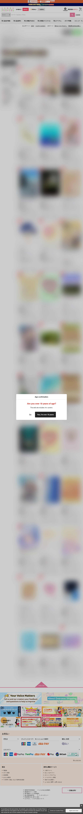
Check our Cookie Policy (56, 810)
